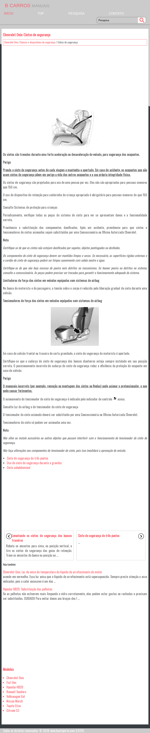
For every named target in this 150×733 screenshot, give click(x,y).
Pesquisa (76, 13)
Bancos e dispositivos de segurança (37, 42)
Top (41, 13)
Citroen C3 (12, 710)
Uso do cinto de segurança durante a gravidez (34, 463)
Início (8, 13)
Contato (116, 13)
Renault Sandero (16, 691)
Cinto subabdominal (18, 467)
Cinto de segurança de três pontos (27, 458)
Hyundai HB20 (14, 687)
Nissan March (14, 701)
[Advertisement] (75, 74)
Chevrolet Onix (11, 42)
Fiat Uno (11, 682)
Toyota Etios (13, 705)
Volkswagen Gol (15, 696)
